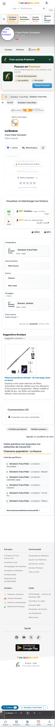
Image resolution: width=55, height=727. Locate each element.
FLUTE (10, 103)
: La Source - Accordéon (24, 465)
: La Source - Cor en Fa (27, 494)
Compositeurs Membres (39, 556)
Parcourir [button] (16, 725)
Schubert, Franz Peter (27, 103)
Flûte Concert (13, 266)
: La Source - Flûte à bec (27, 502)
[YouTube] (24, 637)
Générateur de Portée (38, 609)
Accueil (5, 725)
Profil (49, 725)
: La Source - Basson (27, 471)
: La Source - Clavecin (24, 486)
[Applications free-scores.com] (3, 19)
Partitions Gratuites (15, 594)
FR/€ (51, 10)
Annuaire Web (34, 605)
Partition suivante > (39, 429)
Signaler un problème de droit (39, 437)
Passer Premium (42, 85)
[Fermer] (50, 60)
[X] (31, 637)
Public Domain (12, 317)
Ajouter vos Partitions (38, 560)
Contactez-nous (10, 562)
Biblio (27, 725)
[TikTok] (38, 637)
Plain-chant (12, 286)
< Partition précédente (17, 429)
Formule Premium (36, 568)
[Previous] (21, 713)
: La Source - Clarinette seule (24, 478)
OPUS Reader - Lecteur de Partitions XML (40, 595)
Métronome (33, 617)
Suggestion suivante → (15, 338)
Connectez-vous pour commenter (25, 417)
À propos (8, 50)
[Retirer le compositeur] (45, 707)
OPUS (38, 725)
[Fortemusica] (18, 664)
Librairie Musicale (14, 598)
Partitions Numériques (16, 602)
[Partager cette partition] (43, 147)
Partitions (20, 50)
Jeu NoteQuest (35, 613)
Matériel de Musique (16, 606)
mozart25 (34, 324)
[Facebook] (16, 637)
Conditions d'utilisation (13, 570)
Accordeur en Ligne (37, 601)
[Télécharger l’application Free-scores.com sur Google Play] (27, 647)
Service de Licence (36, 564)
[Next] (34, 713)
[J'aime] (16, 713)
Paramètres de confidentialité (10, 579)
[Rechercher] (44, 8)
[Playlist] (40, 713)
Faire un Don (34, 572)
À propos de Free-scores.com (11, 556)
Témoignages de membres (15, 566)
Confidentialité (10, 574)
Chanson (11, 278)
